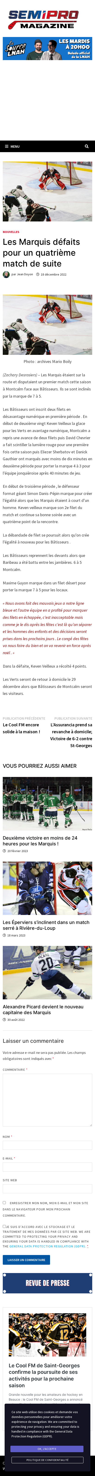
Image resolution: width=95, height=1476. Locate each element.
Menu (15, 146)
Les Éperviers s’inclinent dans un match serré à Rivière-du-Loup (46, 925)
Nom (7, 1137)
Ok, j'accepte (47, 1449)
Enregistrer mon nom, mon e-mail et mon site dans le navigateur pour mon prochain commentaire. (45, 1209)
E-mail (9, 1158)
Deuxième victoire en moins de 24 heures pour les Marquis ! (40, 841)
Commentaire (15, 1070)
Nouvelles (11, 232)
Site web (10, 1180)
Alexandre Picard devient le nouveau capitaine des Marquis (43, 1009)
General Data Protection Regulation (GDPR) (47, 1246)
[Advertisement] (47, 105)
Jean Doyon (25, 274)
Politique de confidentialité (48, 1460)
